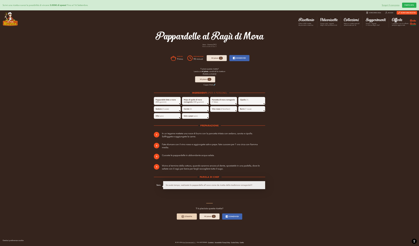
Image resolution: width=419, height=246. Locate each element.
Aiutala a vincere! (209, 74)
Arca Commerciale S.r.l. (189, 242)
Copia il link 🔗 (209, 85)
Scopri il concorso (390, 5)
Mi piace (216, 58)
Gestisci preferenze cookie (13, 240)
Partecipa (409, 5)
